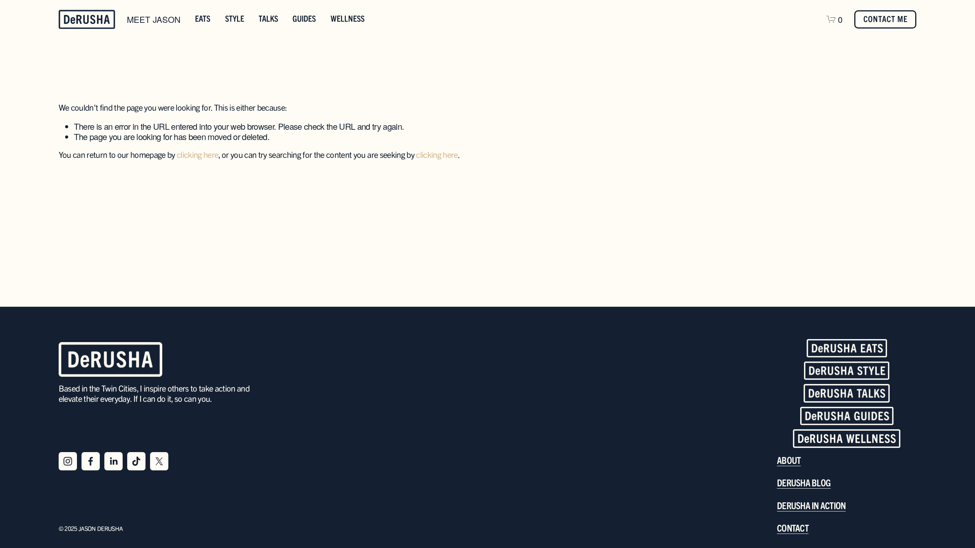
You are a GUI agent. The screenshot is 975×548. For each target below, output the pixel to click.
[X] (159, 461)
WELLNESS (347, 19)
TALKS (268, 19)
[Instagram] (68, 461)
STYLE (234, 19)
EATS (202, 19)
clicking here (197, 155)
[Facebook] (91, 461)
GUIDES (304, 19)
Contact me (885, 19)
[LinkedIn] (113, 461)
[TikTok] (136, 461)
